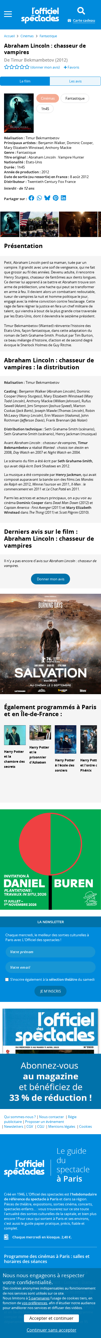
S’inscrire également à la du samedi (52, 979)
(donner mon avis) (45, 67)
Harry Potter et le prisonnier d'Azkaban (39, 755)
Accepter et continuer (51, 1318)
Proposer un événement (44, 1121)
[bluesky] (47, 198)
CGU (40, 1126)
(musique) (76, 433)
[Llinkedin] (63, 198)
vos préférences (34, 1303)
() (47, 391)
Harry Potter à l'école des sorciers (65, 765)
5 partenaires (39, 1298)
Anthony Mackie (58, 147)
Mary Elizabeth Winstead (24, 147)
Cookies (85, 1126)
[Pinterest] (55, 198)
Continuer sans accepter (51, 1330)
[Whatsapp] (39, 198)
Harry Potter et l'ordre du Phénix (90, 765)
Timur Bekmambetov (43, 138)
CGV (29, 1126)
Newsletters (13, 1126)
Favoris (73, 67)
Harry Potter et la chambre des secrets (14, 759)
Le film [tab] (25, 81)
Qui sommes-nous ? (20, 1116)
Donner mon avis (50, 579)
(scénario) (69, 429)
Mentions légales (61, 1126)
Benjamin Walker (51, 142)
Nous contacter (51, 1116)
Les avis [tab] (75, 81)
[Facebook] (31, 198)
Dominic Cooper (80, 142)
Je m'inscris (50, 991)
